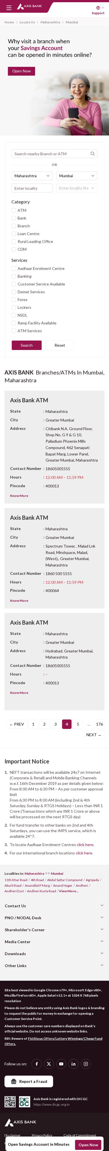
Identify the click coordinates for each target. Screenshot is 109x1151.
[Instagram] (86, 1064)
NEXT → (93, 734)
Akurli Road (13, 885)
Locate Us (27, 22)
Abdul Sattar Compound (64, 880)
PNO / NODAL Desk (23, 917)
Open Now (88, 1144)
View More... (69, 891)
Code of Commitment (79, 1135)
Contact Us (15, 905)
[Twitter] (49, 1064)
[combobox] (32, 175)
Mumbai (72, 22)
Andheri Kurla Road (41, 891)
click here (85, 844)
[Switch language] (100, 8)
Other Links (16, 965)
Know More (19, 496)
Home (9, 22)
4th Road (37, 880)
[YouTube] (61, 1064)
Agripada (92, 880)
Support (98, 13)
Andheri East (14, 891)
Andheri (82, 885)
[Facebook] (37, 1064)
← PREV (16, 724)
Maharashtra (50, 22)
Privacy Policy (42, 1135)
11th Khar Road (15, 880)
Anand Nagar (62, 885)
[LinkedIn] (73, 1064)
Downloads (15, 953)
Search (27, 345)
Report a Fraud (33, 1081)
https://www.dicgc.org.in (52, 1104)
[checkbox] (13, 210)
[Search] (92, 153)
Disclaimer (12, 1135)
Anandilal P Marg (37, 885)
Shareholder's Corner (25, 929)
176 (99, 724)
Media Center (17, 941)
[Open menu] (8, 7)
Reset (59, 345)
